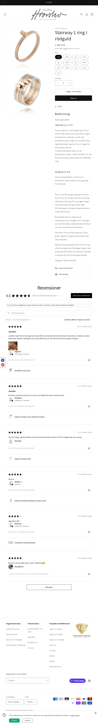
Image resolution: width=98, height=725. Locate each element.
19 (76, 62)
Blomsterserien (55, 667)
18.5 (67, 62)
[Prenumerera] (46, 680)
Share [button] (60, 106)
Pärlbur (52, 661)
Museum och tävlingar (14, 640)
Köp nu (73, 98)
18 (58, 62)
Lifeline (52, 656)
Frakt (65, 48)
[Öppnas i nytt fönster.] (12, 568)
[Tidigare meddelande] (4, 2)
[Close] (95, 713)
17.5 (84, 57)
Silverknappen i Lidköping (15, 645)
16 (58, 57)
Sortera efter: (70, 319)
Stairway (52, 645)
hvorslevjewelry (16, 710)
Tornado (52, 650)
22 (58, 73)
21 (76, 68)
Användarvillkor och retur (35, 630)
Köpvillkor (31, 637)
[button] (5, 14)
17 (76, 57)
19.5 (84, 62)
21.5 (84, 68)
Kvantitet (58, 78)
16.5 (67, 57)
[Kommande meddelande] (93, 2)
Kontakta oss (33, 642)
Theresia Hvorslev (12, 629)
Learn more (75, 715)
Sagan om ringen (55, 629)
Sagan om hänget (55, 634)
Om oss (30, 648)
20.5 (67, 68)
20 (58, 68)
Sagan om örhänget (56, 640)
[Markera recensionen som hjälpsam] (89, 360)
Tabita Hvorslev (11, 634)
